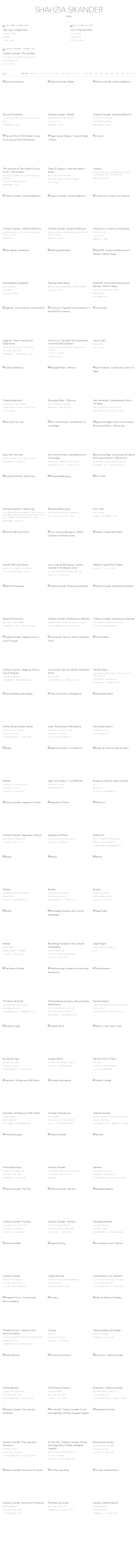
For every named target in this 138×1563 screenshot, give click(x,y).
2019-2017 (56, 73)
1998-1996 (131, 73)
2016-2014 (66, 73)
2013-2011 (77, 73)
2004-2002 (109, 73)
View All (24, 73)
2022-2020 (45, 73)
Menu (69, 16)
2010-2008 (88, 73)
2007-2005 (98, 73)
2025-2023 (34, 73)
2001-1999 (120, 73)
